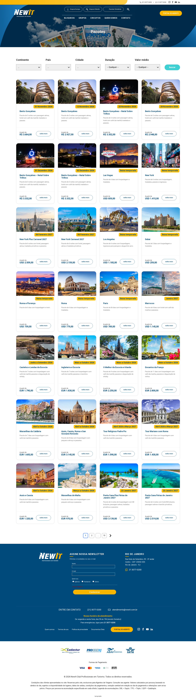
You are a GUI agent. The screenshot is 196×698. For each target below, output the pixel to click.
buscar (172, 67)
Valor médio (142, 59)
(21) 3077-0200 (147, 2)
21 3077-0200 (161, 2)
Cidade (79, 59)
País (48, 59)
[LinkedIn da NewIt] (151, 629)
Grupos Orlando (94, 9)
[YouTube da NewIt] (147, 629)
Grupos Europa (75, 9)
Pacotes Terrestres (115, 9)
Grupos (82, 18)
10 (104, 535)
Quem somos (110, 18)
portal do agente (171, 13)
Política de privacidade (80, 629)
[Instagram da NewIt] (138, 629)
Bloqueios (69, 18)
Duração (110, 59)
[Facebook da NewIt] (143, 629)
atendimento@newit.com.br (124, 610)
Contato (125, 18)
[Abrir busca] (128, 9)
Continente (22, 59)
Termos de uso (63, 629)
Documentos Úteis (97, 629)
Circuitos (95, 18)
